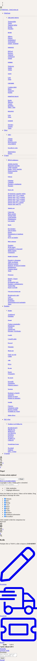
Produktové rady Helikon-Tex (15, 424)
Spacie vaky (11, 189)
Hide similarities (11, 488)
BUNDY (10, 32)
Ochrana (10, 176)
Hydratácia (10, 274)
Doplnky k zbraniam (13, 256)
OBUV (9, 134)
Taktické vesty (11, 208)
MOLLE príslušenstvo (13, 160)
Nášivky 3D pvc (11, 415)
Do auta (10, 368)
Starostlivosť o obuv (13, 147)
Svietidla (10, 402)
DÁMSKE (10, 62)
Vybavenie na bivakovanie (14, 291)
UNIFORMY (11, 83)
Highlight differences (12, 490)
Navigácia (10, 389)
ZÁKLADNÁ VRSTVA (13, 17)
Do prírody (10, 377)
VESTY (9, 73)
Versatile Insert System (13, 444)
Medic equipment (12, 241)
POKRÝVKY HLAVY (13, 96)
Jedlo (9, 360)
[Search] (18, 460)
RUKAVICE (11, 111)
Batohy (9, 224)
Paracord (10, 343)
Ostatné (10, 320)
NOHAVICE (11, 47)
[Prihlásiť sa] (1, 458)
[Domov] (18, 524)
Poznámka (3, 652)
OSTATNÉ (10, 120)
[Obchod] (18, 526)
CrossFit (10, 335)
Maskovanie (11, 350)
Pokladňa (3, 649)
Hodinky (10, 310)
